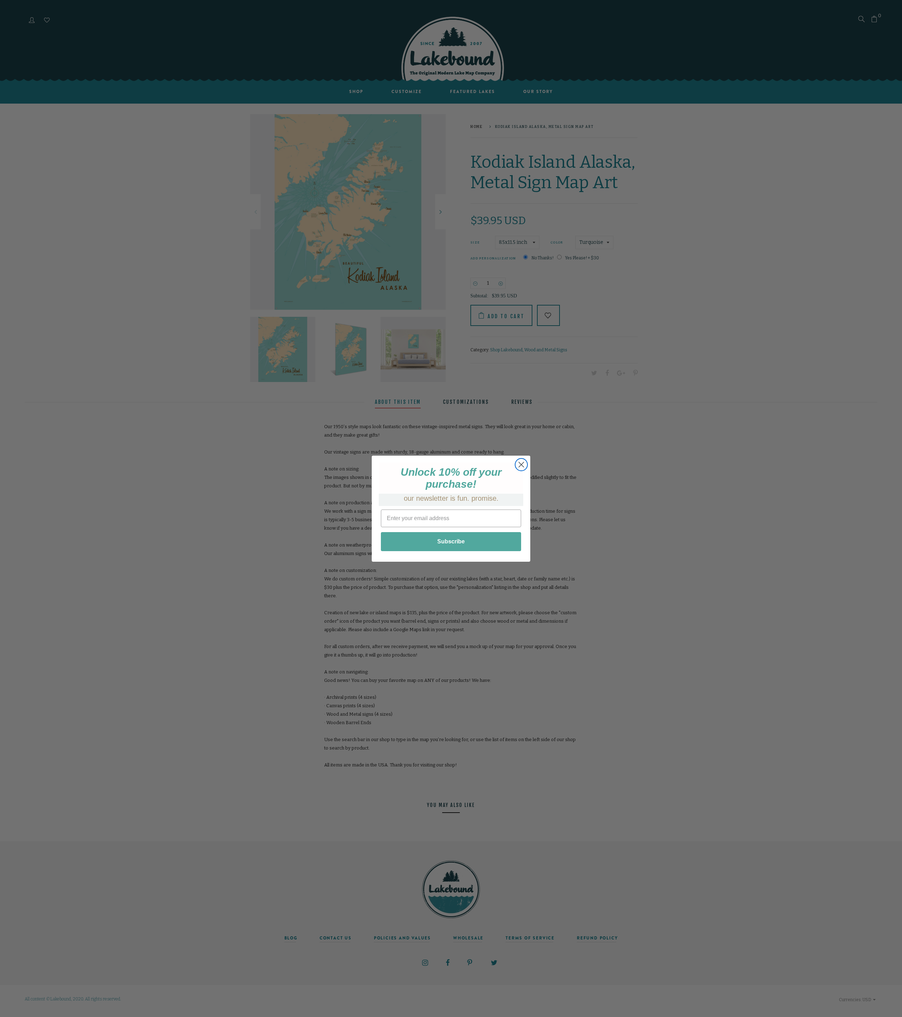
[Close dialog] (521, 464)
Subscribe (451, 541)
